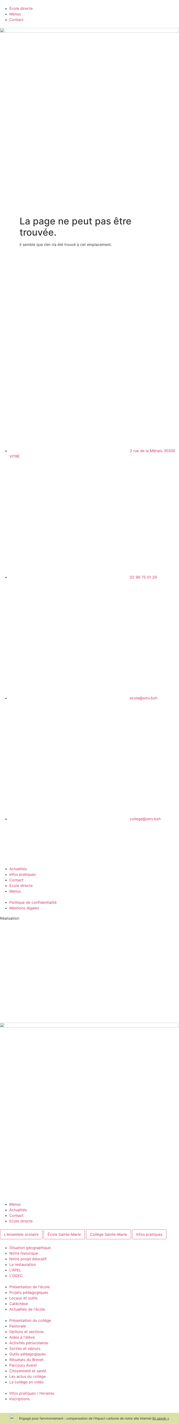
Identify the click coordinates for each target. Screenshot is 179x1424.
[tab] (21, 1234)
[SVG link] (89, 966)
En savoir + (160, 1418)
